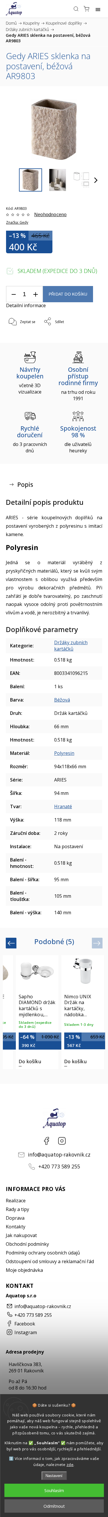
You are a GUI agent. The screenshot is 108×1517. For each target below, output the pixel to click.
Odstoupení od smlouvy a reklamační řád (50, 1261)
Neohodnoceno (50, 214)
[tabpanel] (37, 1012)
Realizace (16, 1200)
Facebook (46, 1141)
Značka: (17, 222)
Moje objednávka (24, 1270)
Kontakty (15, 1226)
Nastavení (54, 1476)
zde (70, 1464)
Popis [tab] (25, 484)
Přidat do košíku (68, 294)
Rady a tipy (17, 1209)
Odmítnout (54, 1506)
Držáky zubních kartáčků (71, 645)
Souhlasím (54, 1490)
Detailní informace (26, 305)
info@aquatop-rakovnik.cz (59, 1154)
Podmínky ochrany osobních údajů (43, 1253)
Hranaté (63, 806)
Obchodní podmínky (27, 1244)
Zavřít (89, 336)
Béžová (62, 700)
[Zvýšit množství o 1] (35, 294)
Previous (12, 943)
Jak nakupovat (21, 1235)
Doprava (15, 1218)
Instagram (62, 1141)
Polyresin (64, 753)
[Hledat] (76, 8)
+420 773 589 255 (59, 1166)
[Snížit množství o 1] (13, 294)
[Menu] (98, 8)
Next (98, 943)
